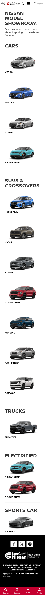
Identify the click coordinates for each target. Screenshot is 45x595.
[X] (21, 544)
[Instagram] (29, 544)
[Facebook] (13, 544)
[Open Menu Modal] (28, 4)
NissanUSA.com (29, 567)
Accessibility (17, 570)
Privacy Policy (10, 565)
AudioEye (30, 570)
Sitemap (37, 565)
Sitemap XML (14, 567)
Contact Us (25, 565)
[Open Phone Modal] (23, 4)
